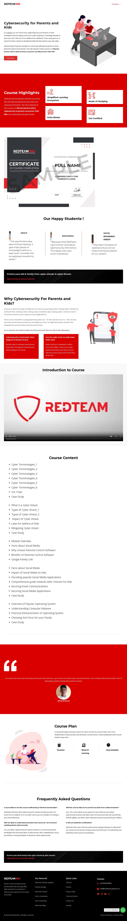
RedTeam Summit (41, 892)
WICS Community (41, 901)
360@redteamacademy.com (110, 889)
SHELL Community (41, 896)
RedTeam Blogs (40, 905)
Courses (69, 882)
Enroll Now (10, 58)
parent (9, 33)
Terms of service (72, 896)
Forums (68, 887)
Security (68, 905)
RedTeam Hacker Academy (44, 882)
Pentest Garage (40, 887)
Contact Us (70, 901)
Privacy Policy (70, 892)
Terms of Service (106, 915)
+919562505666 (105, 883)
